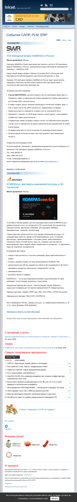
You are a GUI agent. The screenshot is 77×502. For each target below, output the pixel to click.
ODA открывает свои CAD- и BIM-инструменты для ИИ (28, 391)
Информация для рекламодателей (16, 486)
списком (64, 40)
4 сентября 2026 (13, 173)
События (30, 26)
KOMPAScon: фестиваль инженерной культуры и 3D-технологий (29, 348)
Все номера (9, 421)
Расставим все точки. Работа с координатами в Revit (27, 367)
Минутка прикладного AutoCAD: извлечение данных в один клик (31, 394)
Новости (6, 26)
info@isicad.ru (28, 475)
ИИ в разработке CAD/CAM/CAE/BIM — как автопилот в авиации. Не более (35, 388)
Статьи (14, 26)
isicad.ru (29, 469)
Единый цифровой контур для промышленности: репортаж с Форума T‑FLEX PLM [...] (37, 337)
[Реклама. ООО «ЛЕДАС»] (38, 18)
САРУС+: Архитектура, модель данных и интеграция (27, 363)
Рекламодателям (42, 26)
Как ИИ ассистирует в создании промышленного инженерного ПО (32, 397)
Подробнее (8, 483)
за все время (20, 360)
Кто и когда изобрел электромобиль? (21, 373)
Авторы (22, 26)
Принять (54, 498)
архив (69, 40)
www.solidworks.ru (51, 161)
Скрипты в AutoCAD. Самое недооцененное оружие (26, 370)
